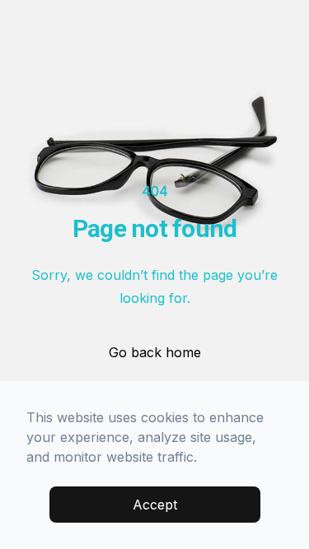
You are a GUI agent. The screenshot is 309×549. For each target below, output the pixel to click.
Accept (155, 504)
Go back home (155, 352)
